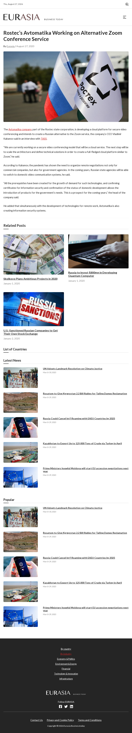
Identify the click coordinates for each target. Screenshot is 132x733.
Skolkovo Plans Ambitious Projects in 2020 (30, 278)
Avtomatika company (19, 129)
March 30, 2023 (49, 372)
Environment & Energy (66, 664)
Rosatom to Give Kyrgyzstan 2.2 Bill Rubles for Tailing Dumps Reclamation (85, 393)
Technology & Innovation (66, 673)
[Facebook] (60, 706)
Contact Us (36, 720)
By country (66, 649)
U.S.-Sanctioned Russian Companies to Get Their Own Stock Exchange (30, 332)
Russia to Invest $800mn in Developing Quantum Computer (92, 274)
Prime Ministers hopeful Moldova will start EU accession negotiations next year (86, 470)
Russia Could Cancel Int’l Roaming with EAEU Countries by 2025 (79, 418)
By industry (66, 654)
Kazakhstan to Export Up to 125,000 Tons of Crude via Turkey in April (82, 443)
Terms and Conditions (90, 720)
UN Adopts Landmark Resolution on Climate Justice (72, 368)
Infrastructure (66, 678)
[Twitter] (66, 706)
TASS (44, 138)
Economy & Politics (66, 659)
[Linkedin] (71, 706)
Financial (66, 668)
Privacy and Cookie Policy (60, 720)
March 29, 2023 (49, 397)
